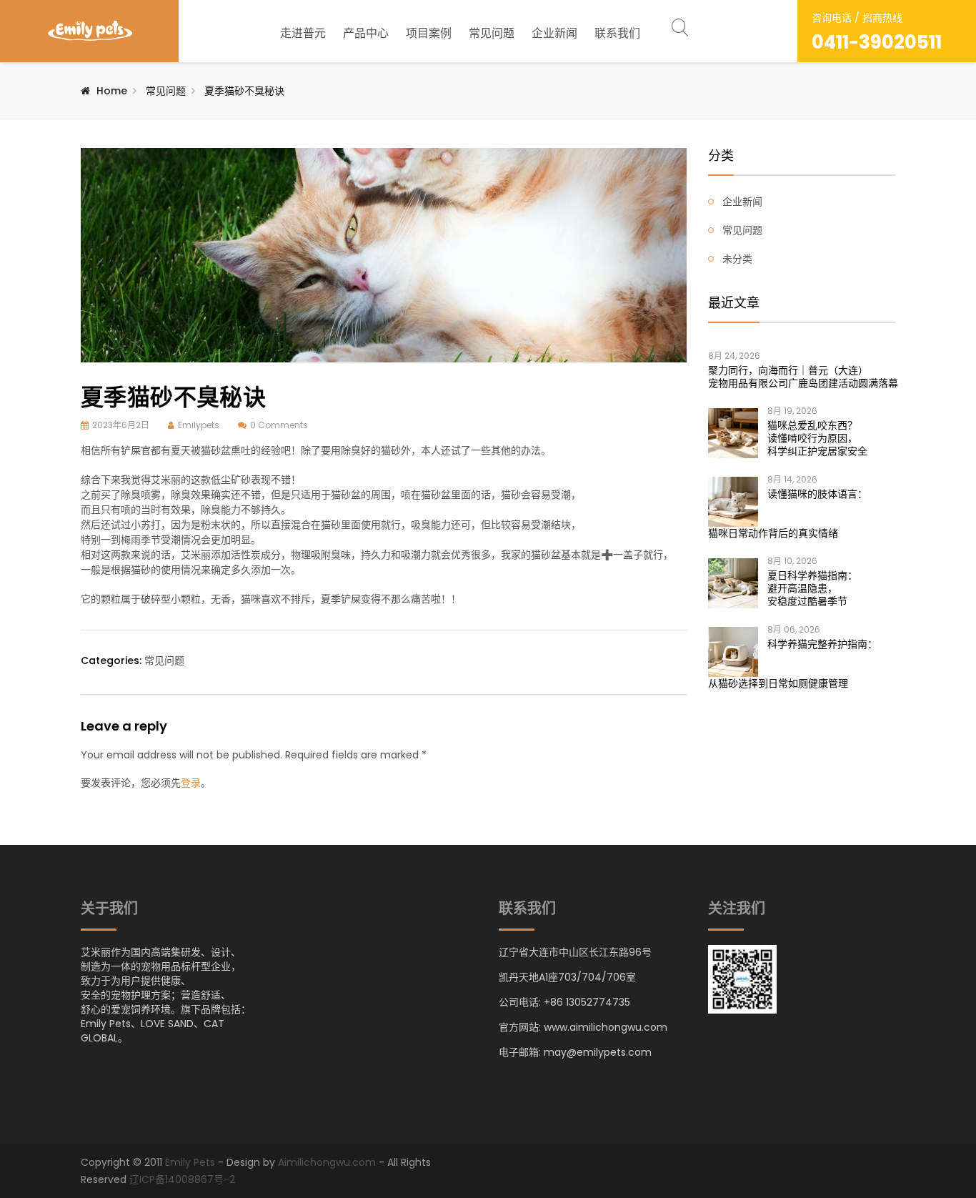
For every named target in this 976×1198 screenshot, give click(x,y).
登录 (191, 783)
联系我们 (617, 33)
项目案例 (429, 33)
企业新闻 (554, 33)
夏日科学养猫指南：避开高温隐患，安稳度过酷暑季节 (812, 588)
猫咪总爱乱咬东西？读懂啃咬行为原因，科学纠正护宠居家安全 (817, 438)
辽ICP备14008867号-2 (182, 1179)
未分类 (737, 259)
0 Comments (279, 425)
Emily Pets (190, 1162)
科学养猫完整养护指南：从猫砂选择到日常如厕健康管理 (792, 664)
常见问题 (491, 33)
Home (111, 91)
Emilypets (198, 425)
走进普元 (303, 33)
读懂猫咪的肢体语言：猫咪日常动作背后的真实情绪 (787, 513)
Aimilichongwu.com (327, 1162)
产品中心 (366, 33)
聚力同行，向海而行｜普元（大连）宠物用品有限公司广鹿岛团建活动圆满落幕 (802, 377)
